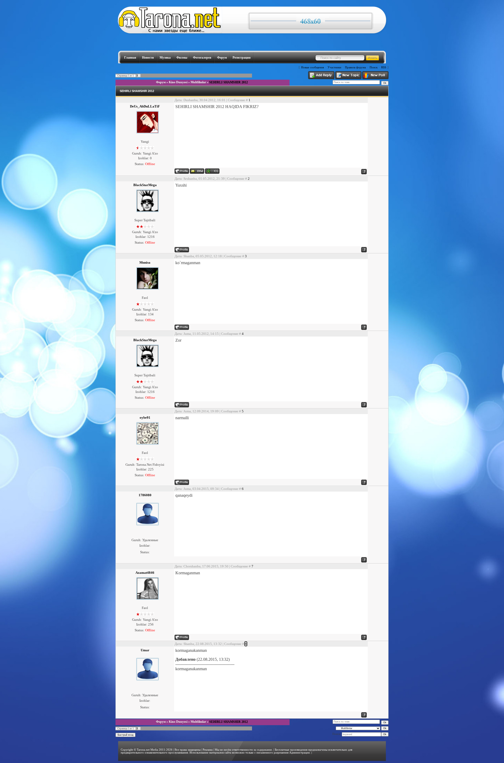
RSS (383, 67)
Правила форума (355, 67)
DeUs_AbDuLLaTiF (145, 106)
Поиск (373, 67)
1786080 (145, 495)
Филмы (181, 57)
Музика (165, 57)
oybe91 (145, 417)
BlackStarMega (145, 185)
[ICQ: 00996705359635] (212, 171)
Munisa (144, 262)
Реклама (208, 749)
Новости (148, 57)
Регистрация (242, 57)
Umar (145, 650)
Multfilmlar (198, 82)
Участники (334, 67)
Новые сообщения (312, 67)
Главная (130, 57)
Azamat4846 (144, 573)
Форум (222, 57)
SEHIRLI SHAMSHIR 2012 (228, 82)
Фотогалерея (202, 57)
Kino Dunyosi (178, 82)
